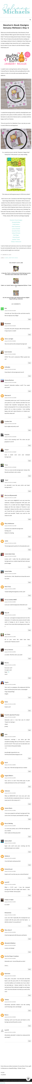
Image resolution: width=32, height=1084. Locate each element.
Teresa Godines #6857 (11, 599)
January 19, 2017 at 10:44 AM (10, 451)
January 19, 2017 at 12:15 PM (10, 543)
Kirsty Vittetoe (9, 649)
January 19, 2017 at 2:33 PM (10, 651)
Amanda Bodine (16, 222)
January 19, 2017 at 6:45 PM (10, 884)
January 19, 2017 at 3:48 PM (10, 764)
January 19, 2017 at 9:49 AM (10, 354)
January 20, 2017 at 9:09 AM (10, 1017)
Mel (6, 308)
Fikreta (7, 662)
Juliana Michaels (16, 233)
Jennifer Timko (16, 239)
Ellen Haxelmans (16, 226)
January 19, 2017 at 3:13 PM (10, 704)
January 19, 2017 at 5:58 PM (10, 843)
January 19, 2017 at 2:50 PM (10, 684)
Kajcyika (7, 434)
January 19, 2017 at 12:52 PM (10, 556)
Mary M (7, 612)
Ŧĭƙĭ (8, 672)
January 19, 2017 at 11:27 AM (10, 525)
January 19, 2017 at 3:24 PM (10, 717)
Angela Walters (9, 775)
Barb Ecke (7, 973)
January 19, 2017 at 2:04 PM (10, 601)
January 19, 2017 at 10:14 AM (10, 397)
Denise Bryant (9, 869)
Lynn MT (7, 882)
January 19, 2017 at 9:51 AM (10, 369)
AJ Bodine (7, 367)
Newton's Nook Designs (16, 220)
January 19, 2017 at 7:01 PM (10, 901)
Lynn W (7, 1030)
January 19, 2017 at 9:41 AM (10, 325)
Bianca (6, 1014)
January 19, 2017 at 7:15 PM (10, 914)
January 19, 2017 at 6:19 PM (10, 871)
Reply (29, 319)
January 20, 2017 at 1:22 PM (10, 1032)
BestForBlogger (26, 1080)
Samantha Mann (16, 231)
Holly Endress (16, 224)
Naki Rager (16, 235)
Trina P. (7, 449)
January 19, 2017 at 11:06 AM (10, 482)
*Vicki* (6, 480)
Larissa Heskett (16, 228)
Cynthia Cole (8, 421)
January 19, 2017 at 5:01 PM (10, 793)
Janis (6, 734)
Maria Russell (16, 237)
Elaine (6, 701)
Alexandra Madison (10, 943)
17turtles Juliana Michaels (12, 1080)
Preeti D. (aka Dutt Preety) (12, 715)
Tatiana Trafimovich (16, 241)
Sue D (6, 762)
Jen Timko (7, 634)
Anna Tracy (8, 586)
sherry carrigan (9, 338)
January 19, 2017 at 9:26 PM (10, 945)
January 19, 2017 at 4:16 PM (10, 777)
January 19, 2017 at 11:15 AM (10, 497)
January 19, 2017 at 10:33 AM (10, 436)
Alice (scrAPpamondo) (11, 495)
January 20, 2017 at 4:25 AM (10, 1001)
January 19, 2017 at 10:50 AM (10, 467)
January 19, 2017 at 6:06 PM (10, 858)
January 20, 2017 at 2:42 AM (10, 975)
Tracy (6, 465)
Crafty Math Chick (10, 554)
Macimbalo (8, 323)
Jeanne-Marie (8, 808)
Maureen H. (8, 395)
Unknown (7, 791)
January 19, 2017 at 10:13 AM (10, 382)
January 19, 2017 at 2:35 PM (10, 665)
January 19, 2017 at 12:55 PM (10, 573)
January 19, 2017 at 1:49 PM (10, 588)
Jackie (6, 541)
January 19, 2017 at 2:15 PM (10, 636)
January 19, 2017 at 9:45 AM (10, 341)
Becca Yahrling (9, 823)
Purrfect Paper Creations (12, 956)
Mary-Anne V (8, 930)
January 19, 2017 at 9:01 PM (10, 932)
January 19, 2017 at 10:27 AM (10, 423)
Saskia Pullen (8, 571)
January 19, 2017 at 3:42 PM (10, 736)
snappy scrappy (9, 899)
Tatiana (7, 999)
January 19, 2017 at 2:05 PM (10, 615)
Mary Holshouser (9, 523)
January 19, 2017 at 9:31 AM (10, 310)
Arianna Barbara (9, 380)
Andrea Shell (8, 841)
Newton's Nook (13, 257)
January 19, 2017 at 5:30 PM (10, 825)
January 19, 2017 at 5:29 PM (10, 810)
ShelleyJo (7, 856)
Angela (6, 682)
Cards (6, 257)
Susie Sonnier (8, 351)
